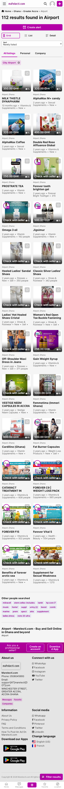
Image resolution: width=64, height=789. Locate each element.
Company (40, 53)
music (6, 607)
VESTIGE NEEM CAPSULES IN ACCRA (16, 404)
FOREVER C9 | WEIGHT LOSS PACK (46, 489)
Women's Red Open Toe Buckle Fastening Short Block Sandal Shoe (47, 316)
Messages (7, 699)
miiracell (7, 602)
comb (52, 607)
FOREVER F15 (10, 531)
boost (44, 607)
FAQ (4, 723)
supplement (43, 611)
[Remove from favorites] (27, 73)
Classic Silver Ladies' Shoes (47, 272)
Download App (55, 648)
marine (6, 611)
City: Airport (9, 62)
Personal (25, 53)
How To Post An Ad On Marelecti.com (14, 733)
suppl (24, 607)
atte (32, 611)
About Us (7, 715)
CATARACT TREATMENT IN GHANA (12, 489)
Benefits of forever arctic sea (14, 574)
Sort (5, 42)
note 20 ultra (24, 616)
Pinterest (39, 723)
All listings (9, 53)
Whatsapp (40, 715)
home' (15, 607)
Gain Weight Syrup (45, 358)
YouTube (40, 675)
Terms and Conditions (14, 727)
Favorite (17, 699)
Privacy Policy (9, 719)
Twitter (38, 679)
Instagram (40, 671)
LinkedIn (39, 732)
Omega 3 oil (9, 230)
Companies (7, 703)
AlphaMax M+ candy (46, 98)
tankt (40, 602)
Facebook (39, 667)
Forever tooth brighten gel (41, 188)
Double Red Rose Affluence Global (44, 144)
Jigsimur (39, 230)
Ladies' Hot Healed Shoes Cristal (14, 316)
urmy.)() (34, 607)
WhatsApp (40, 663)
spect (24, 611)
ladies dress (8, 616)
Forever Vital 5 (42, 531)
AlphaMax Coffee (13, 142)
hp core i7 (51, 602)
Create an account (35, 648)
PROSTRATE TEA (12, 186)
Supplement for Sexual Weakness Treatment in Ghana (46, 574)
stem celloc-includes (24, 602)
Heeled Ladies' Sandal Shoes (16, 272)
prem (15, 611)
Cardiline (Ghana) (13, 446)
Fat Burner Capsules (46, 446)
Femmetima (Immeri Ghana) (46, 404)
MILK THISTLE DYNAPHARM (11, 100)
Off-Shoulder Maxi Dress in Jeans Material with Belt (14, 360)
